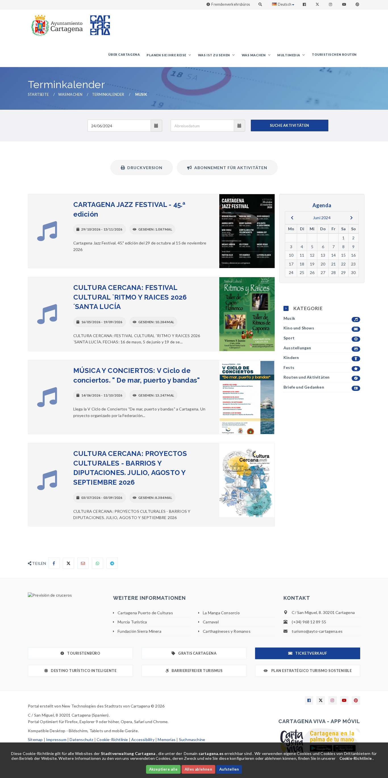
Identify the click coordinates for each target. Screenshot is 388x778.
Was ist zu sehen (214, 55)
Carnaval (211, 621)
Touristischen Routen (334, 54)
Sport (289, 337)
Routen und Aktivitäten (306, 377)
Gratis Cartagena (197, 653)
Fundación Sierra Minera (139, 631)
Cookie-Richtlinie (112, 739)
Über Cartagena (124, 54)
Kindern (291, 357)
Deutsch (284, 4)
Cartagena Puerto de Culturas (145, 612)
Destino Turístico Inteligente (83, 671)
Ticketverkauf (311, 653)
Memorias (167, 739)
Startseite (38, 94)
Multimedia (289, 55)
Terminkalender (108, 94)
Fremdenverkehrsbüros (230, 4)
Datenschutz (81, 739)
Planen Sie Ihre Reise (167, 55)
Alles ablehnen (198, 769)
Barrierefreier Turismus (197, 671)
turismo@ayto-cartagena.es (317, 631)
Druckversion (143, 167)
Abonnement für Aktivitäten (229, 167)
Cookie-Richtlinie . (356, 758)
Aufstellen (229, 769)
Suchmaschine (192, 739)
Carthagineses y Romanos (227, 631)
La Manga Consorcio (221, 612)
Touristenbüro (83, 653)
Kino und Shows (298, 327)
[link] (56, 22)
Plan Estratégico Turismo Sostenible (311, 671)
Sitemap (35, 739)
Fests (288, 367)
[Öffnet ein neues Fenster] (66, 595)
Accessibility (143, 739)
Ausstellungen (297, 347)
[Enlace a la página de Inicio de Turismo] (98, 22)
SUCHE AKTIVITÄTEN (289, 125)
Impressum (56, 739)
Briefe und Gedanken (303, 387)
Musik (289, 318)
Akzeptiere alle (163, 769)
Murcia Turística (132, 621)
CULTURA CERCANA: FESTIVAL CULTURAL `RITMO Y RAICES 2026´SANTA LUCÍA (130, 297)
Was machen (254, 55)
